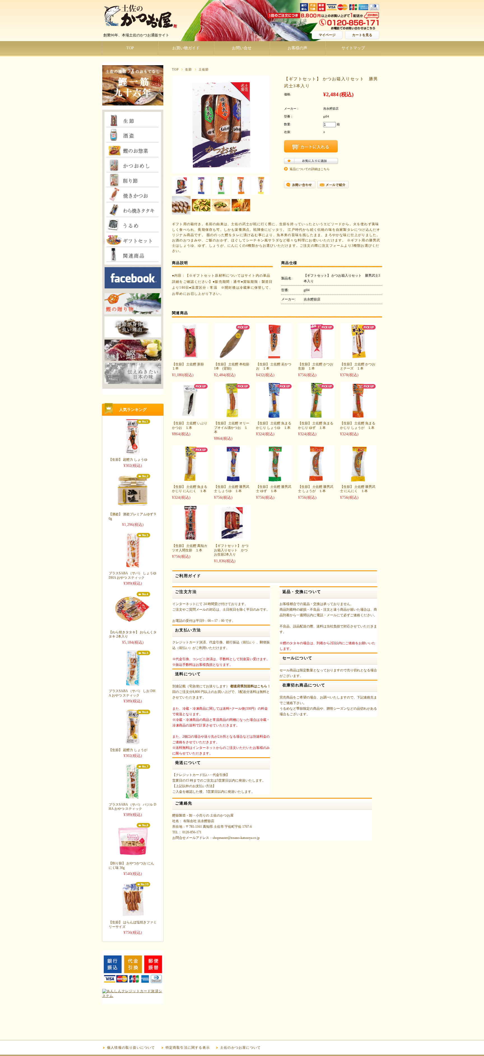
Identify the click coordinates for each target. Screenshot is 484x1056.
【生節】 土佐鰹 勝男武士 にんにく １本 (357, 489)
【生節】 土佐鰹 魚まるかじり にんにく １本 (189, 489)
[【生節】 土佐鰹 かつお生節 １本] (316, 356)
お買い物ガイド (186, 48)
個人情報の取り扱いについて (131, 1048)
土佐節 (204, 69)
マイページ (327, 35)
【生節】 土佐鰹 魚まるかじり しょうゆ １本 (273, 425)
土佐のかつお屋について (240, 1048)
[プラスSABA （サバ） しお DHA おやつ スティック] (133, 684)
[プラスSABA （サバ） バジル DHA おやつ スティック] (133, 797)
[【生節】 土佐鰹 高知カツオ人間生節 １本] (190, 538)
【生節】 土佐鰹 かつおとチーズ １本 (357, 366)
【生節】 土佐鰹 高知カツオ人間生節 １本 (189, 548)
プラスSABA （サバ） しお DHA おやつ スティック (132, 693)
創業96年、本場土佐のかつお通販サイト (136, 35)
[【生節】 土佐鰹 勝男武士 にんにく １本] (358, 479)
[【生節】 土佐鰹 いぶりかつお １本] (190, 415)
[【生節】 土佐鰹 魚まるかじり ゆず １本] (316, 415)
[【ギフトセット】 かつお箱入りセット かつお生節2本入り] (232, 538)
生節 (188, 69)
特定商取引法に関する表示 (188, 1048)
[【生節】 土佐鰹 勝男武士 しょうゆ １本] (232, 479)
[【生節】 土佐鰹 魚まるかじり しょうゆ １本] (274, 415)
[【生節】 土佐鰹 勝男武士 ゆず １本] (274, 479)
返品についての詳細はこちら (310, 169)
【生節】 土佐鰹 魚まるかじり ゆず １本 (315, 425)
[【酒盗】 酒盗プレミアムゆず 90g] (133, 507)
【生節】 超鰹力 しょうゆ (128, 460)
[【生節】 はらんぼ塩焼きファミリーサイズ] (133, 915)
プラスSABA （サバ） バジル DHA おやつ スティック (132, 807)
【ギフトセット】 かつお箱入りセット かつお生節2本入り (231, 550)
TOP (130, 48)
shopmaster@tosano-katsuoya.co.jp (236, 838)
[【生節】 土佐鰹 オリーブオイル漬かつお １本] (232, 415)
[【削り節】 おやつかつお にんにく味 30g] (133, 856)
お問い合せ (242, 48)
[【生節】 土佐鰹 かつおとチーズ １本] (358, 356)
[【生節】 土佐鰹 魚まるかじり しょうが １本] (358, 415)
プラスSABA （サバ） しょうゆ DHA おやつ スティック (132, 575)
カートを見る (362, 35)
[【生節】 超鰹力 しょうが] (133, 743)
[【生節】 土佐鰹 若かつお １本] (274, 356)
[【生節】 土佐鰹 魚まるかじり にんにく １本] (190, 479)
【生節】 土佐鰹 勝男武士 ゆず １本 (273, 489)
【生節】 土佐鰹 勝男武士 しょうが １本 (315, 489)
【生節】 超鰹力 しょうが (128, 750)
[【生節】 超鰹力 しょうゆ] (133, 453)
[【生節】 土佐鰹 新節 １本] (190, 356)
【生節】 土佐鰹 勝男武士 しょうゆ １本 (231, 489)
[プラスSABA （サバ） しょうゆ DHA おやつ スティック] (133, 566)
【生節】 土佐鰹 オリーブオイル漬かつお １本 (231, 427)
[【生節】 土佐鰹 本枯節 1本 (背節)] (232, 356)
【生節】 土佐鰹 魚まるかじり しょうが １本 (357, 425)
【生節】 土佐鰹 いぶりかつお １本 (189, 425)
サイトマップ (353, 48)
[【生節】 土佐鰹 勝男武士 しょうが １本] (316, 479)
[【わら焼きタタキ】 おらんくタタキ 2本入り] (133, 625)
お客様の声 (297, 48)
